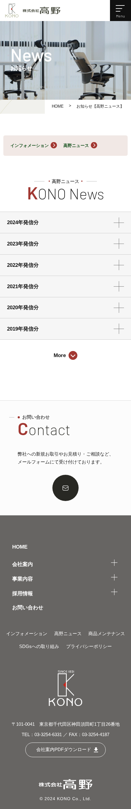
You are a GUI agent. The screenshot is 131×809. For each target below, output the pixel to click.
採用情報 (22, 593)
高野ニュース (76, 145)
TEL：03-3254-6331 (42, 734)
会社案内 (22, 564)
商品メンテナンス (106, 633)
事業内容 (22, 579)
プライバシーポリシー (89, 646)
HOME (58, 106)
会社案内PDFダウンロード (63, 749)
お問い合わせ (27, 607)
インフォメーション (29, 145)
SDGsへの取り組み (39, 646)
